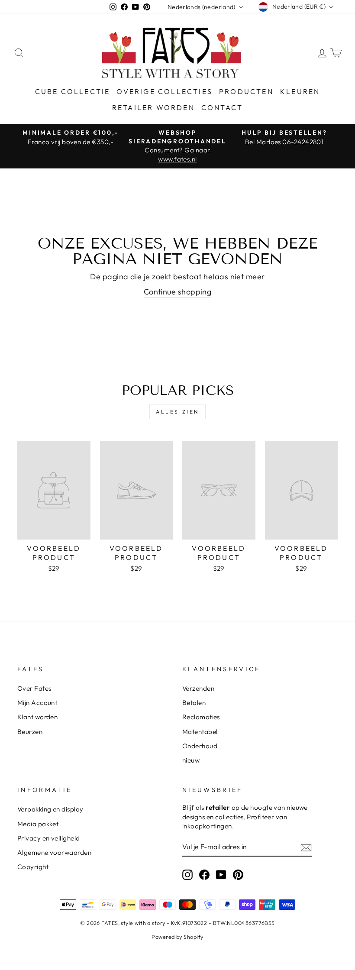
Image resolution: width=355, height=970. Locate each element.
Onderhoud (199, 746)
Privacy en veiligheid (48, 838)
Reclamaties (201, 717)
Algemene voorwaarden (54, 852)
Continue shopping (178, 292)
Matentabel (200, 732)
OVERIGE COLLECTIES (164, 91)
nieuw (191, 760)
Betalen (194, 702)
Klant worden (37, 717)
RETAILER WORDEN (153, 107)
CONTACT (222, 107)
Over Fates (34, 688)
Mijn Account (37, 702)
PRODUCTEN (246, 91)
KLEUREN (300, 91)
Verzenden (198, 688)
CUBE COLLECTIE (72, 91)
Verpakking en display (50, 809)
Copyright (32, 867)
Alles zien (177, 411)
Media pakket (37, 824)
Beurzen (29, 732)
